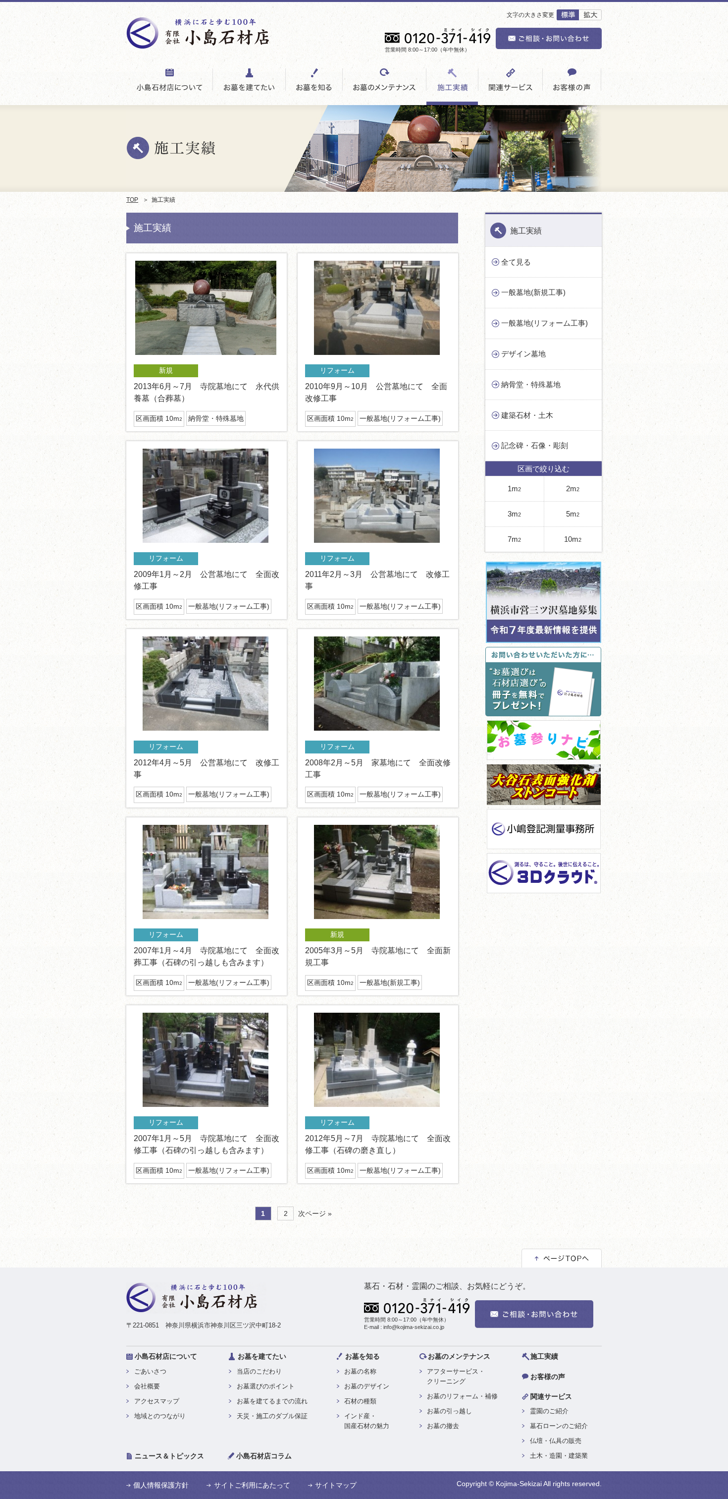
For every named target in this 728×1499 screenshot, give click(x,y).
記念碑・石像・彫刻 (534, 445)
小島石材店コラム (264, 1456)
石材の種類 (360, 1401)
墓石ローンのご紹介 (559, 1426)
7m (514, 539)
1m (514, 488)
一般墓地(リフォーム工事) (400, 418)
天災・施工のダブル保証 (272, 1416)
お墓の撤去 (443, 1426)
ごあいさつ (150, 1371)
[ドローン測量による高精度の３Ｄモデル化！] (544, 889)
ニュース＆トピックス (169, 1456)
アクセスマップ (156, 1401)
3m (514, 514)
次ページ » (315, 1213)
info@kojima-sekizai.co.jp (413, 1327)
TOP (132, 199)
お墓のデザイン (366, 1386)
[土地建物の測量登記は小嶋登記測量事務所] (544, 845)
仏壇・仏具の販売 (555, 1440)
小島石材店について (166, 1356)
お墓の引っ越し (449, 1411)
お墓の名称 (360, 1371)
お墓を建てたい (262, 1356)
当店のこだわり (259, 1371)
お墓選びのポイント (266, 1386)
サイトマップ (336, 1485)
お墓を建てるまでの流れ (272, 1401)
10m (572, 539)
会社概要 (147, 1386)
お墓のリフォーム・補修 (462, 1396)
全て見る (516, 262)
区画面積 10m (159, 418)
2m (572, 488)
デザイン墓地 (523, 353)
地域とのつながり (160, 1416)
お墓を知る (362, 1356)
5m (572, 514)
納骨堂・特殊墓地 (216, 418)
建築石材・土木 (527, 415)
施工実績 (526, 231)
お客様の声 (547, 1377)
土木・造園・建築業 (559, 1455)
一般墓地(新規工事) (390, 982)
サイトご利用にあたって (252, 1485)
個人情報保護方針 (161, 1485)
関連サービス (551, 1396)
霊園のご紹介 (549, 1411)
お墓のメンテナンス (459, 1356)
